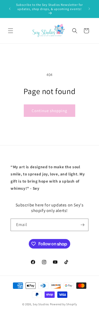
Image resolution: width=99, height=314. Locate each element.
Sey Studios (41, 304)
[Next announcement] (89, 9)
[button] (10, 31)
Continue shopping (49, 110)
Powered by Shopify (63, 304)
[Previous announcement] (10, 9)
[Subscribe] (82, 225)
